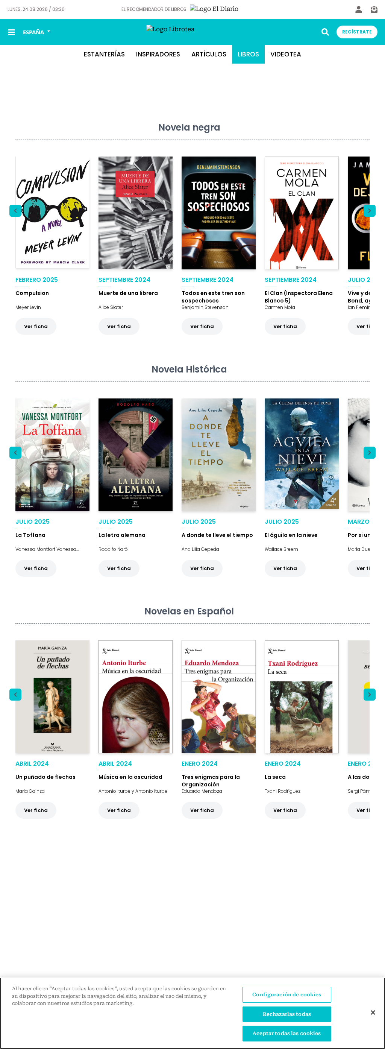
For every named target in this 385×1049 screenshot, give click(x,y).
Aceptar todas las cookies (287, 1033)
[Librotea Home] (192, 32)
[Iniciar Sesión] (358, 9)
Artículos (208, 54)
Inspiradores (158, 54)
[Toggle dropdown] (325, 32)
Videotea (285, 54)
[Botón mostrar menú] (11, 32)
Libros (248, 54)
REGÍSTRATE (357, 32)
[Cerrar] (373, 1012)
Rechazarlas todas (287, 1014)
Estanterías (104, 54)
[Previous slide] (15, 211)
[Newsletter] (374, 9)
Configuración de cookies (286, 994)
